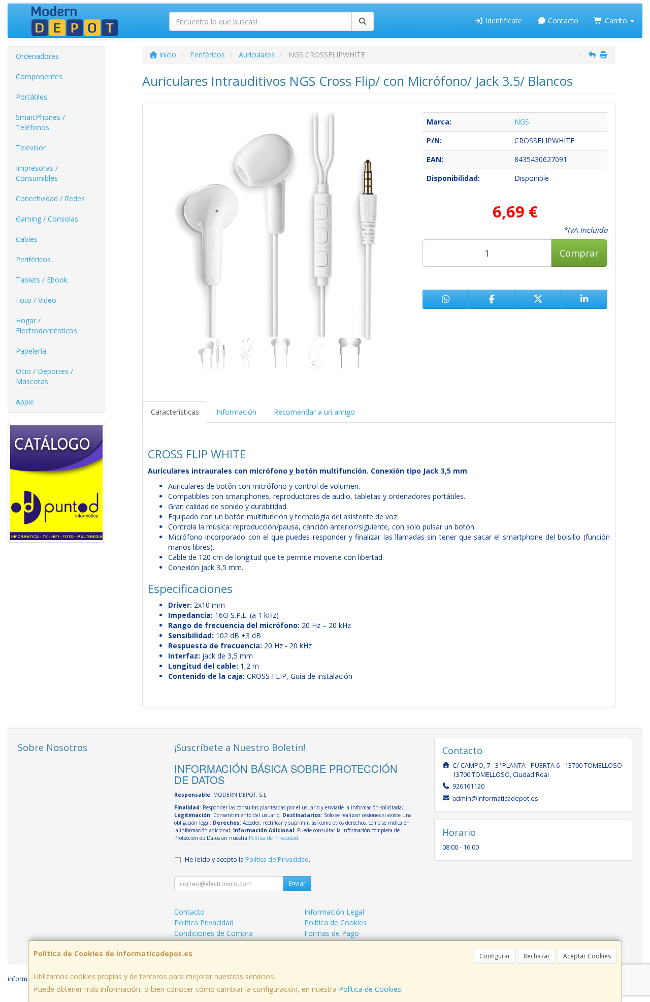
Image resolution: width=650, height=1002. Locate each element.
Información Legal (334, 912)
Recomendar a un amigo (314, 412)
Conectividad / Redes (50, 198)
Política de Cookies (370, 989)
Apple (25, 401)
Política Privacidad (204, 922)
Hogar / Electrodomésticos (46, 325)
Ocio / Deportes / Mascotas (44, 376)
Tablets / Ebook (42, 280)
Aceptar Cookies (587, 956)
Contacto (562, 20)
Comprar (579, 253)
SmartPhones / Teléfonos (40, 122)
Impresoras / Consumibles (37, 173)
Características (175, 412)
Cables (27, 239)
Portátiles (31, 97)
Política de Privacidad (273, 837)
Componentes (39, 76)
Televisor (31, 147)
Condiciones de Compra (213, 933)
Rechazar (537, 956)
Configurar (494, 956)
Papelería (31, 351)
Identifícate (502, 20)
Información (236, 412)
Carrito (616, 20)
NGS (521, 122)
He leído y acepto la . (247, 859)
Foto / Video (36, 300)
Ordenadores (37, 56)
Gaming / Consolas (47, 219)
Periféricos (33, 259)
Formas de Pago (331, 933)
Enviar (297, 883)
